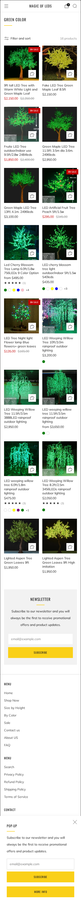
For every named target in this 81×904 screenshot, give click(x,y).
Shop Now (11, 700)
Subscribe (40, 877)
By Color (10, 715)
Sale (7, 723)
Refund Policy (14, 782)
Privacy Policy (14, 774)
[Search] (74, 6)
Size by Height (14, 708)
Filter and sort (21, 38)
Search (9, 767)
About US (11, 738)
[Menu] (6, 6)
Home (8, 693)
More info (40, 892)
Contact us (12, 730)
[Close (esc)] (75, 822)
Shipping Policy (15, 789)
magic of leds (40, 6)
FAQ (7, 745)
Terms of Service (16, 797)
